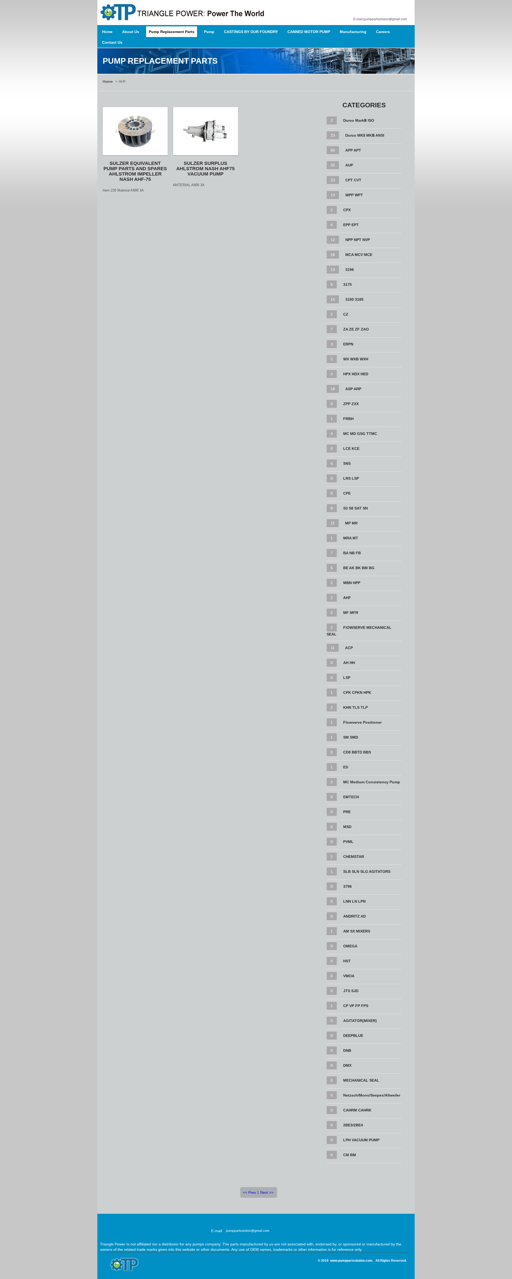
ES (345, 767)
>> (271, 1192)
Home (107, 32)
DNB (347, 1050)
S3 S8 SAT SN (355, 508)
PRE (347, 812)
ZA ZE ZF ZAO (356, 329)
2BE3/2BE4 (353, 1125)
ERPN (348, 344)
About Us (130, 32)
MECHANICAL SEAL (361, 1080)
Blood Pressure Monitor (293, 1260)
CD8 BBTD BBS (357, 752)
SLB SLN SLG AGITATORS (366, 871)
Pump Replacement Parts (171, 32)
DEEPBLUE (353, 1035)
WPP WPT (354, 195)
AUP (349, 165)
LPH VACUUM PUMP (361, 1140)
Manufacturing (353, 32)
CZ (345, 314)
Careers (383, 32)
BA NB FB (352, 553)
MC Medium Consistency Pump (371, 782)
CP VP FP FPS (355, 1006)
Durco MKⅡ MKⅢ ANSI (364, 135)
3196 (349, 269)
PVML (348, 842)
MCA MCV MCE (358, 254)
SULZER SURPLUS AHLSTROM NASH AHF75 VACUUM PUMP (205, 169)
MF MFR (350, 612)
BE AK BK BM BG (358, 568)
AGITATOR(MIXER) (360, 1021)
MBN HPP (351, 583)
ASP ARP (353, 389)
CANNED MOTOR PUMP (308, 32)
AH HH (349, 663)
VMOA (348, 976)
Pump (209, 32)
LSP (346, 677)
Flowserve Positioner (362, 722)
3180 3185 (354, 299)
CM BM (349, 1155)
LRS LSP (351, 478)
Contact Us (112, 42)
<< (245, 1192)
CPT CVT (353, 180)
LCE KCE (351, 448)
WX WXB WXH (355, 359)
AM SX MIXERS (356, 931)
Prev (252, 1192)
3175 (347, 284)
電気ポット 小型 (293, 1266)
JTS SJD (350, 991)
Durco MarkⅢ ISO (358, 120)
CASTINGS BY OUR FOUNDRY (251, 32)
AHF (347, 598)
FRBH (348, 419)
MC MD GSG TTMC (360, 433)
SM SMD (350, 737)
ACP (349, 648)
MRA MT (350, 538)
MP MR (351, 523)
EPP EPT (351, 225)
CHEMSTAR (353, 856)
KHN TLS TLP (355, 707)
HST (347, 961)
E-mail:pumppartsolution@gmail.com (380, 19)
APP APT (353, 150)
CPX (347, 210)
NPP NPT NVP (357, 240)
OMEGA (350, 946)
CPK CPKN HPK (357, 692)
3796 (347, 886)
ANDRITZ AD (354, 916)
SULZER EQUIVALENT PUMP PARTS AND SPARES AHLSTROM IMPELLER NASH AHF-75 (135, 171)
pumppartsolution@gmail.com (247, 1231)
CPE (347, 493)
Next (264, 1192)
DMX (347, 1065)
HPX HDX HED (355, 374)
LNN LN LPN (354, 901)
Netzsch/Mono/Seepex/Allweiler (371, 1095)
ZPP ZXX (351, 404)
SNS (347, 463)
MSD (347, 827)
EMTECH (351, 797)
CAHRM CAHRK (357, 1110)
